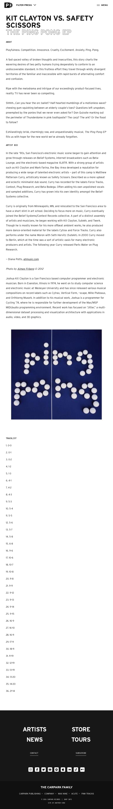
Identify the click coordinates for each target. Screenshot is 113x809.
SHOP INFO (68, 799)
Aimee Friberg (25, 268)
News (34, 740)
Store (81, 729)
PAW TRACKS (88, 793)
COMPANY (49, 793)
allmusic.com (31, 259)
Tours (80, 740)
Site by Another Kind (56, 803)
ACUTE (74, 793)
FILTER (24, 5)
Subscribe (81, 753)
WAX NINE (63, 793)
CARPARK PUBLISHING (30, 793)
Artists (34, 729)
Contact (34, 753)
